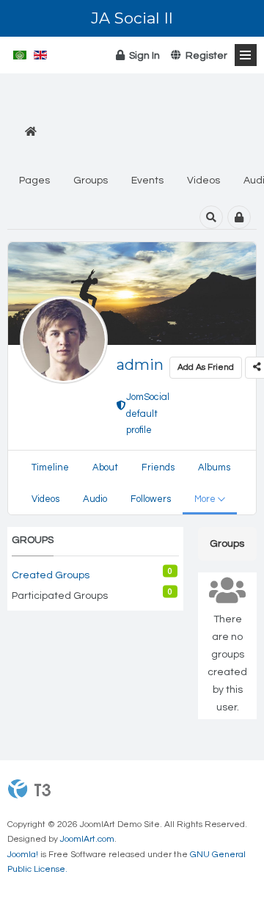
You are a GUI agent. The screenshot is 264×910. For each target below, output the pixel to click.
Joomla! (22, 854)
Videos (203, 180)
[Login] (239, 217)
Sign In (142, 56)
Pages (34, 180)
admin (140, 365)
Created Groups (50, 575)
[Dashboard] (30, 133)
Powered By (29, 789)
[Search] (211, 217)
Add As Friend (205, 367)
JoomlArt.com (87, 839)
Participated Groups (60, 596)
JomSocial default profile (147, 405)
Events (147, 180)
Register (204, 56)
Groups (90, 180)
